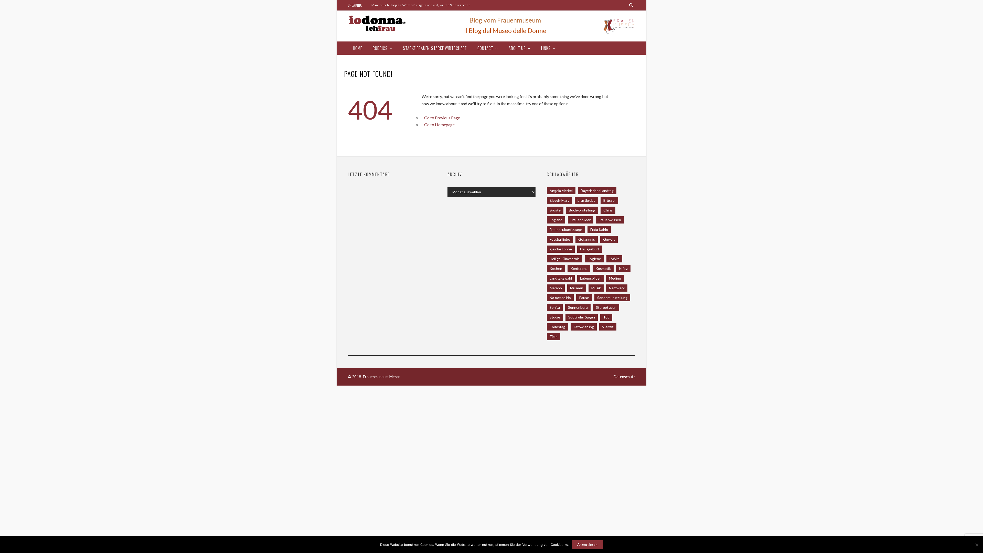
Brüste (555, 210)
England (556, 220)
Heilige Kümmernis (565, 259)
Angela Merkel (561, 190)
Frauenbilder (581, 220)
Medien (615, 278)
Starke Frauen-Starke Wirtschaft (435, 48)
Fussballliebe (560, 239)
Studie (555, 317)
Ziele (554, 336)
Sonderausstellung (612, 297)
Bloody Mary (559, 200)
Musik (596, 288)
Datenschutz (624, 376)
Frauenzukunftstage (566, 229)
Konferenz (578, 268)
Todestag (557, 327)
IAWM (614, 259)
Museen (576, 288)
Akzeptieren (587, 545)
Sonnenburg (578, 307)
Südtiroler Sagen (581, 317)
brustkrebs (586, 200)
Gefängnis (586, 239)
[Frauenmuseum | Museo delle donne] (618, 33)
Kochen (556, 268)
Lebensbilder (590, 278)
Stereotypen (606, 307)
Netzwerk (617, 288)
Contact (485, 48)
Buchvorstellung (582, 210)
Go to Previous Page (442, 117)
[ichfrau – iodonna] (377, 23)
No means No (560, 297)
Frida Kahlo (599, 229)
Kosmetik (603, 268)
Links (546, 48)
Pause (584, 297)
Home (357, 48)
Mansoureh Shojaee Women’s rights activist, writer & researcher (420, 5)
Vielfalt (608, 327)
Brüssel (609, 200)
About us (517, 48)
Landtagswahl (561, 278)
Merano (556, 288)
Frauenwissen (610, 220)
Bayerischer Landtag (597, 190)
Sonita (555, 307)
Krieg (623, 268)
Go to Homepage (439, 124)
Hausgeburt (589, 249)
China (608, 210)
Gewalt (609, 239)
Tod (606, 317)
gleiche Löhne (561, 249)
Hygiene (594, 259)
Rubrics (380, 48)
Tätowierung (583, 327)
